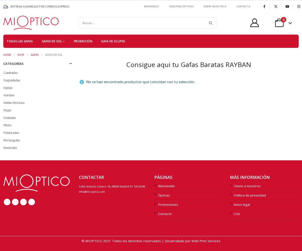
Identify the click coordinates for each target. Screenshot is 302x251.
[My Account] (254, 23)
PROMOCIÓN (83, 41)
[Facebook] (264, 6)
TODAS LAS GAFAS (20, 41)
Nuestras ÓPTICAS (181, 6)
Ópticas (164, 195)
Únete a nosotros (247, 186)
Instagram (31, 202)
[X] (275, 6)
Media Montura (14, 103)
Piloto (7, 125)
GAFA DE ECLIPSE (113, 41)
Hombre (8, 95)
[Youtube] (287, 6)
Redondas (10, 148)
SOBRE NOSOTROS (214, 6)
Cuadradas (10, 73)
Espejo (7, 88)
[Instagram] (298, 6)
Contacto (165, 214)
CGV (237, 214)
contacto (243, 6)
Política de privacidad (250, 195)
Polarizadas (11, 133)
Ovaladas (9, 118)
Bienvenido (151, 6)
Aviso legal (242, 204)
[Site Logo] (12, 23)
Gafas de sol (52, 41)
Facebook (7, 202)
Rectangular (11, 140)
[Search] (211, 23)
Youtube (23, 202)
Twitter (15, 202)
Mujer (7, 110)
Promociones (168, 204)
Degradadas (11, 80)
